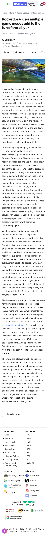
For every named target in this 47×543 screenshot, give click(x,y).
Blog (7, 435)
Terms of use (10, 452)
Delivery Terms (11, 459)
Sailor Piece (32, 463)
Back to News (12, 414)
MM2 (29, 438)
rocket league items (15, 325)
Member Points (12, 456)
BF (28, 459)
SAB (28, 435)
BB (28, 452)
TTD (28, 456)
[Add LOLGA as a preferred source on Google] (14, 517)
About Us (9, 438)
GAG (29, 449)
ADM (29, 442)
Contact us (10, 449)
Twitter (33, 480)
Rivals (29, 445)
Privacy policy (11, 442)
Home (4, 13)
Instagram (34, 491)
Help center (10, 445)
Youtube (33, 485)
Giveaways (22, 4)
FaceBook (34, 475)
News (11, 13)
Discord (33, 496)
